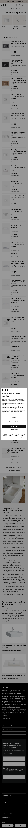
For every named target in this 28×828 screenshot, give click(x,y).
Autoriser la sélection (14, 421)
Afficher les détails (14, 429)
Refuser (14, 417)
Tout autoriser (14, 426)
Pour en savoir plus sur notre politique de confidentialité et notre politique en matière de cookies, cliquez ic (13, 411)
